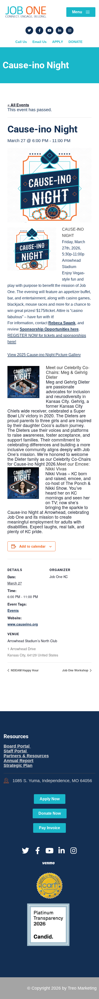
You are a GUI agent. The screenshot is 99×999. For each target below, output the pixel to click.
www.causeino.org (22, 624)
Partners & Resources (26, 755)
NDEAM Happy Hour (24, 670)
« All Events (18, 105)
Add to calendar (32, 546)
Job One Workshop (75, 670)
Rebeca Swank (61, 323)
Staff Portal (16, 751)
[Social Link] (29, 30)
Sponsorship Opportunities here (49, 329)
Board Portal (17, 746)
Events (13, 610)
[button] (49, 355)
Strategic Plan (18, 765)
